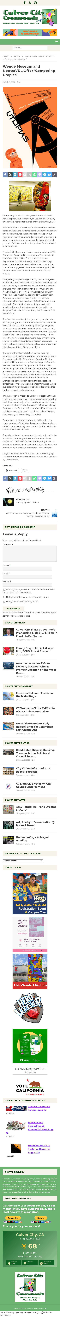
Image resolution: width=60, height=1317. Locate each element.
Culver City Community (19, 686)
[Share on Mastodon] (39, 174)
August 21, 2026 (23, 640)
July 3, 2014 (10, 82)
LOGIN (43, 1308)
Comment (8, 544)
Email (6, 573)
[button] (56, 41)
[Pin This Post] (20, 174)
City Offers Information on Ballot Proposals (33, 770)
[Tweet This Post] (10, 174)
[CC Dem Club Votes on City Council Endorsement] (8, 786)
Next (54, 33)
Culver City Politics (17, 743)
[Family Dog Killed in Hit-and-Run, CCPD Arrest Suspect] (8, 651)
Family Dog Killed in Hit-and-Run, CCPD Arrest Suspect (35, 650)
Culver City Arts (15, 800)
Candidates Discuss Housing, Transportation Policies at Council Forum (35, 753)
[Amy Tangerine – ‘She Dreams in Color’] (8, 809)
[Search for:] (30, 47)
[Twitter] (30, 3)
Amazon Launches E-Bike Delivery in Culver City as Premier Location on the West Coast (36, 668)
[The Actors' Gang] (30, 492)
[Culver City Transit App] (30, 1062)
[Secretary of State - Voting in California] (30, 1093)
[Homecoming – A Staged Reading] (8, 840)
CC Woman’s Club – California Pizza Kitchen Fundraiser (35, 710)
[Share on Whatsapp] (34, 174)
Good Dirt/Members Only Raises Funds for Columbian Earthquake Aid (34, 727)
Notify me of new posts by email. (22, 601)
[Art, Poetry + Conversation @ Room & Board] (8, 825)
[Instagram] (35, 3)
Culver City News (15, 623)
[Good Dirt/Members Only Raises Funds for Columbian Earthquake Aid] (8, 726)
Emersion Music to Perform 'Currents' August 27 (39, 1155)
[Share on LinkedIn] (15, 174)
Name (6, 565)
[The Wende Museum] (30, 987)
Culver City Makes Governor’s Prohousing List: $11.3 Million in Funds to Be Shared (36, 633)
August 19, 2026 (23, 677)
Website (7, 581)
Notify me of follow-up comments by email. (27, 597)
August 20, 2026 (24, 760)
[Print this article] (29, 174)
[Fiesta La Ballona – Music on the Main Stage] (8, 696)
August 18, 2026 (23, 775)
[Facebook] (24, 3)
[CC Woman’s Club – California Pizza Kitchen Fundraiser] (8, 711)
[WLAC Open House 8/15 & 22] (30, 913)
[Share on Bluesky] (49, 174)
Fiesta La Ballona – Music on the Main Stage (34, 695)
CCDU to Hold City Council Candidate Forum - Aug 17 (39, 1112)
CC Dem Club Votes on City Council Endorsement (33, 785)
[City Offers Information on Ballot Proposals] (8, 771)
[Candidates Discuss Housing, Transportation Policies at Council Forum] (8, 753)
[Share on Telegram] (44, 174)
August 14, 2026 (24, 734)
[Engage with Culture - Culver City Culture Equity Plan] (30, 950)
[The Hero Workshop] (30, 1024)
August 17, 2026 (23, 715)
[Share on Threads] (54, 174)
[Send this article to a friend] (24, 174)
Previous (6, 33)
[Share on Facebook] (5, 174)
